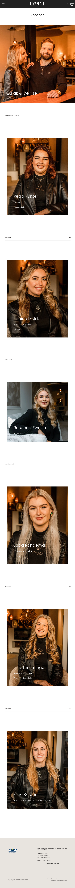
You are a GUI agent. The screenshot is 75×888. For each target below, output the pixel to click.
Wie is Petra (8, 237)
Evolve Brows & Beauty (18, 879)
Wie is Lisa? (8, 709)
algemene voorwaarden (61, 878)
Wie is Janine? (8, 360)
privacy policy (50, 878)
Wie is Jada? (8, 586)
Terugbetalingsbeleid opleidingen (58, 880)
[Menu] (3, 4)
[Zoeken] (67, 4)
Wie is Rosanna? (9, 464)
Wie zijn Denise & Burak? (12, 115)
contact (44, 878)
